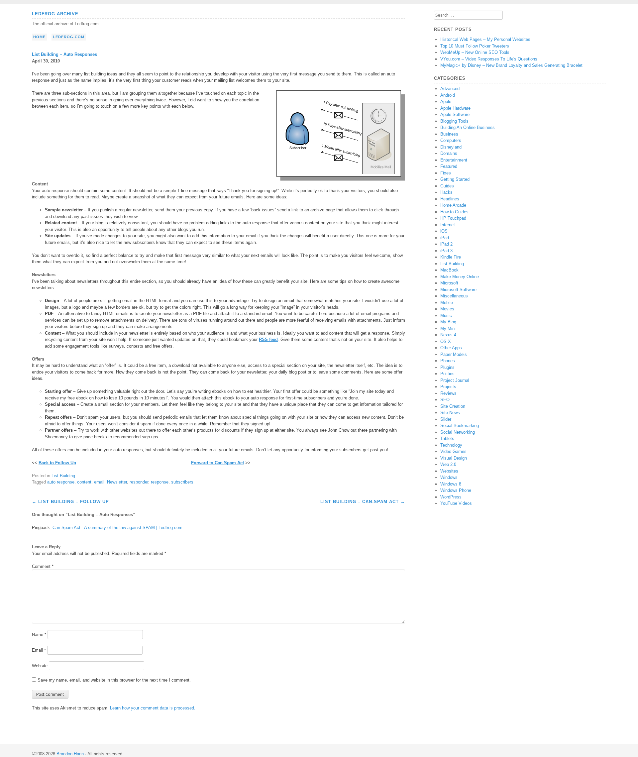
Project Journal (454, 380)
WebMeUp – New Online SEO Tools (474, 52)
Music (446, 315)
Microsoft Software (458, 289)
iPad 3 (446, 250)
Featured (448, 166)
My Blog (448, 321)
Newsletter (117, 482)
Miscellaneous (454, 295)
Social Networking (457, 432)
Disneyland (451, 147)
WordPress (451, 496)
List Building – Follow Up (70, 501)
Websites (449, 471)
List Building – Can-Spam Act (362, 501)
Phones (447, 360)
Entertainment (453, 160)
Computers (450, 140)
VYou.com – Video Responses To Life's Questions (488, 58)
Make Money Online (459, 276)
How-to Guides (454, 211)
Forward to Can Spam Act (217, 462)
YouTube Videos (456, 503)
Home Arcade (453, 205)
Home (39, 37)
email (99, 482)
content (84, 482)
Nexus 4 (448, 334)
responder (139, 482)
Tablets (447, 438)
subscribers (182, 482)
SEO (445, 399)
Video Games (453, 451)
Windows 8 (450, 484)
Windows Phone (455, 490)
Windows (449, 477)
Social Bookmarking (459, 425)
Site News (450, 412)
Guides (447, 185)
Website (40, 665)
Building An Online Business (467, 127)
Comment (42, 566)
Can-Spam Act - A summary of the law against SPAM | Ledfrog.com (117, 527)
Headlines (449, 198)
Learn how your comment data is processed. (152, 707)
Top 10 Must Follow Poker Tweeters (474, 46)
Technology (451, 445)
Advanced (450, 88)
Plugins (447, 367)
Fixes (445, 172)
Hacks (446, 192)
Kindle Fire (450, 257)
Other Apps (451, 347)
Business (449, 134)
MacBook (449, 270)
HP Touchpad (453, 218)
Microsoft (449, 282)
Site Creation (452, 406)
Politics (447, 373)
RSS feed (268, 339)
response (159, 482)
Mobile (446, 302)
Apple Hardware (455, 108)
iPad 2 (446, 244)
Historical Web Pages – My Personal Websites (485, 39)
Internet (447, 224)
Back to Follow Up (57, 462)
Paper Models (453, 354)
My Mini (448, 328)
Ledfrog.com (68, 37)
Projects (448, 386)
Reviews (448, 393)
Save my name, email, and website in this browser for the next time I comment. (114, 680)
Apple (445, 101)
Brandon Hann (70, 753)
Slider (445, 419)
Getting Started (455, 179)
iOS (444, 231)
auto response (60, 482)
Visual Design (453, 458)
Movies (447, 308)
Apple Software (455, 114)
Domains (448, 153)
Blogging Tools (454, 121)
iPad (444, 237)
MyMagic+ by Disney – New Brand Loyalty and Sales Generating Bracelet (511, 65)
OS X (445, 341)
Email (39, 650)
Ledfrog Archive (55, 13)
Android (447, 95)
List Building (63, 475)
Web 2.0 (448, 464)
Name (39, 634)
